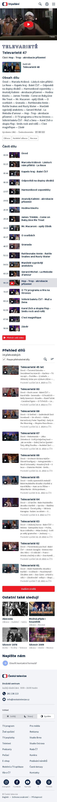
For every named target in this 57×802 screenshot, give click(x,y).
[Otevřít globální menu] (53, 4)
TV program (8, 725)
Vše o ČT (6, 772)
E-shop (6, 760)
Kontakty (34, 772)
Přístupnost (37, 797)
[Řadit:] (52, 359)
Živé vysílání (8, 731)
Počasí (5, 755)
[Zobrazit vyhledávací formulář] (40, 4)
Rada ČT (34, 749)
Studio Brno (36, 737)
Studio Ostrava (37, 743)
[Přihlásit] (47, 4)
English (5, 797)
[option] (11, 716)
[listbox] (28, 716)
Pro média (35, 725)
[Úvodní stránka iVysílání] (10, 4)
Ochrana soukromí (20, 797)
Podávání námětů (38, 760)
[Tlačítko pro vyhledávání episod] (45, 359)
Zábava (7, 138)
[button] (28, 24)
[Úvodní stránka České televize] (14, 676)
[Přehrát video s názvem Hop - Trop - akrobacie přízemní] (28, 24)
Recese (33, 138)
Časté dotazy (36, 766)
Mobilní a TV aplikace (12, 766)
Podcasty (7, 749)
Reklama (34, 731)
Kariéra (33, 755)
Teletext (6, 743)
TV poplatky (8, 737)
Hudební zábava (20, 138)
